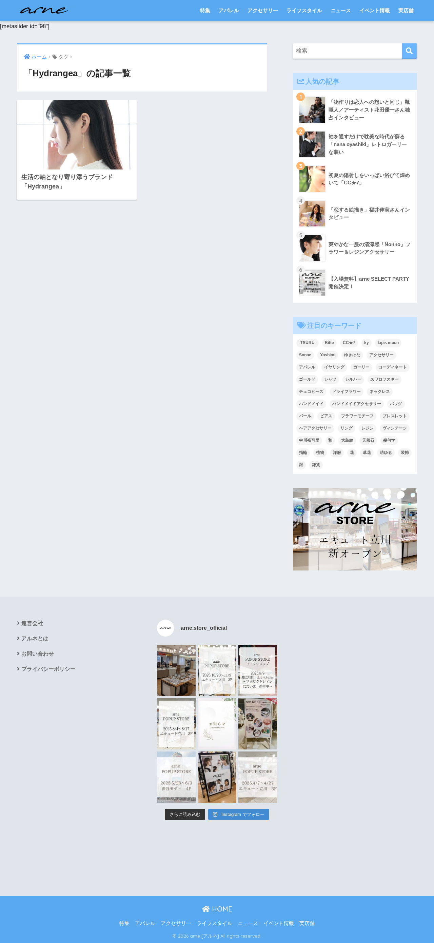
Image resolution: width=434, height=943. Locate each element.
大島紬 (347, 440)
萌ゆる (386, 452)
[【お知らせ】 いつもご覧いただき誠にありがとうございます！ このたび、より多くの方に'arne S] (217, 724)
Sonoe (305, 355)
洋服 (337, 452)
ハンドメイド (311, 403)
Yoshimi (327, 355)
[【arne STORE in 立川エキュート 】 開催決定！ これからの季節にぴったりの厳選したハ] (257, 777)
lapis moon (388, 342)
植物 (320, 452)
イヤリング (334, 367)
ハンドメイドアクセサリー (356, 403)
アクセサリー (263, 10)
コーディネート (392, 367)
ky (366, 342)
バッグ (396, 403)
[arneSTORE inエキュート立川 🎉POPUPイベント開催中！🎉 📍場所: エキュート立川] (217, 777)
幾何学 (389, 440)
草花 (367, 452)
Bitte (329, 342)
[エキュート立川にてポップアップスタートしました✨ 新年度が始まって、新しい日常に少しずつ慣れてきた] (176, 670)
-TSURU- (307, 342)
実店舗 (406, 10)
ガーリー (361, 367)
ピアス (326, 416)
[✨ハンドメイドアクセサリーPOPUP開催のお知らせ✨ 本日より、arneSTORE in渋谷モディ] (257, 724)
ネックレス (380, 391)
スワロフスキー (384, 379)
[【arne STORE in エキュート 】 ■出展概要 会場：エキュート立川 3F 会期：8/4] (176, 724)
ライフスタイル (304, 10)
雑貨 (316, 464)
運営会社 (32, 623)
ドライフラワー (346, 391)
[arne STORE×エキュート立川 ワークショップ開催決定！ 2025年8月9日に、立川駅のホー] (257, 670)
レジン (367, 428)
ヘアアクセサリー (315, 428)
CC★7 (349, 342)
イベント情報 (374, 10)
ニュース (341, 10)
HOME (221, 909)
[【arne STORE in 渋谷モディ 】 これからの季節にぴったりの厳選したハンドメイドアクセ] (176, 777)
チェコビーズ (311, 391)
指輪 (303, 452)
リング (346, 428)
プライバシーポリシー (48, 669)
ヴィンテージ (394, 428)
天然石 (368, 440)
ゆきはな (352, 355)
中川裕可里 (309, 440)
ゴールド (307, 379)
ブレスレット (394, 416)
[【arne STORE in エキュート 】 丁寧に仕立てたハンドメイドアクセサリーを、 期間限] (217, 670)
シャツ (330, 379)
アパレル (229, 10)
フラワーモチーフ (357, 416)
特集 (205, 10)
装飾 (405, 452)
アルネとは (34, 638)
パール (305, 416)
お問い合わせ (37, 654)
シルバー (353, 379)
